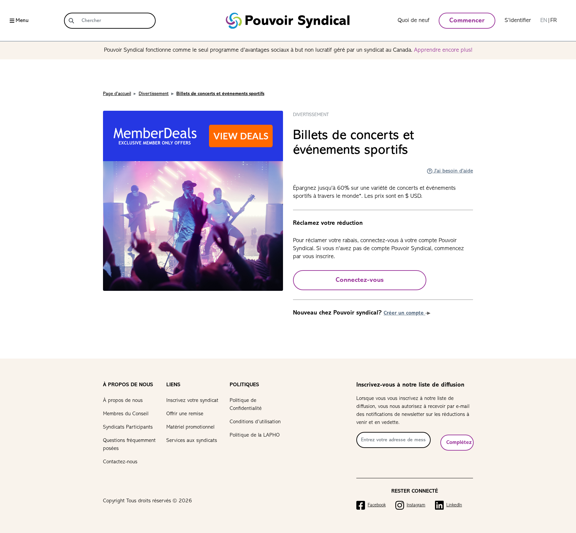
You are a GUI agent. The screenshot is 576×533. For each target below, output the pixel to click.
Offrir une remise (184, 414)
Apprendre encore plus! (443, 50)
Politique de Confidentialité (246, 404)
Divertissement (154, 93)
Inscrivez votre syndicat (192, 400)
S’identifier (518, 21)
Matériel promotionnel (190, 427)
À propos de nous (123, 400)
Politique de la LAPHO (255, 435)
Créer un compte (404, 313)
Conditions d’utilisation (255, 422)
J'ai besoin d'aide (452, 171)
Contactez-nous (120, 462)
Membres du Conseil (125, 414)
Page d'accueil (117, 93)
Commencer (467, 20)
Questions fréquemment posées (129, 444)
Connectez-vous (360, 280)
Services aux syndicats (191, 440)
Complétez (459, 442)
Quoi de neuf (413, 21)
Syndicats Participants (128, 427)
